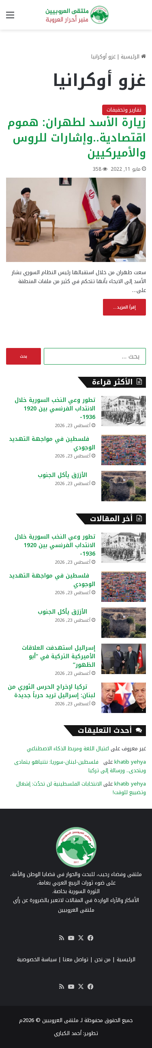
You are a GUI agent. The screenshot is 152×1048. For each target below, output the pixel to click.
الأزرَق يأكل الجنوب (66, 475)
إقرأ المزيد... (124, 307)
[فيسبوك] (91, 938)
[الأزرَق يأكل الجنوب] (123, 486)
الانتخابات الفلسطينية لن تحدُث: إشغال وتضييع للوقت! (81, 788)
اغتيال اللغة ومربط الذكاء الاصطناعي (68, 748)
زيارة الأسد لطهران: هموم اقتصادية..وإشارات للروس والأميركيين (76, 138)
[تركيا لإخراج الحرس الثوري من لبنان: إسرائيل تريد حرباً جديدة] (123, 698)
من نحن (102, 959)
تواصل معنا (75, 959)
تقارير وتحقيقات (124, 110)
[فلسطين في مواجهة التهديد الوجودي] (123, 450)
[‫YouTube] (71, 938)
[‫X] (81, 938)
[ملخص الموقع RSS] (61, 938)
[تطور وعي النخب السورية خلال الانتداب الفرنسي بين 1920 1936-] (123, 411)
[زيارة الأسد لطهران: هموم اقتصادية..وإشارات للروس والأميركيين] (76, 220)
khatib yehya (130, 762)
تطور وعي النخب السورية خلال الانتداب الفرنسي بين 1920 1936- (55, 409)
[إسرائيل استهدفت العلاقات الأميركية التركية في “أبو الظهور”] (123, 659)
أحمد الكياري (67, 1033)
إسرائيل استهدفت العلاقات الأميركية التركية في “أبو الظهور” (58, 656)
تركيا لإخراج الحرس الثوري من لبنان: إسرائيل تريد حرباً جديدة (51, 691)
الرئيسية (131, 57)
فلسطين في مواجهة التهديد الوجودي (52, 443)
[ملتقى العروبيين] (76, 15)
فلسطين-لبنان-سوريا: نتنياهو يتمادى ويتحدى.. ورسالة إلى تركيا (80, 766)
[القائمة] (10, 18)
